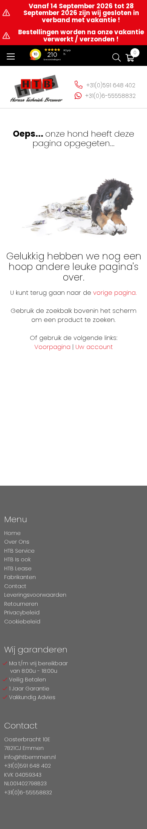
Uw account (94, 346)
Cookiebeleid (22, 621)
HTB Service (19, 551)
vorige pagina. (115, 292)
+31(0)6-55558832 (110, 96)
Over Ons (16, 542)
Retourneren (21, 604)
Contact (15, 586)
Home (12, 533)
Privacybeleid (22, 612)
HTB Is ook (17, 559)
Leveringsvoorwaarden (35, 595)
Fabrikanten (20, 577)
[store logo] (36, 86)
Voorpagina (52, 346)
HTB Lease (18, 568)
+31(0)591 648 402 (110, 85)
